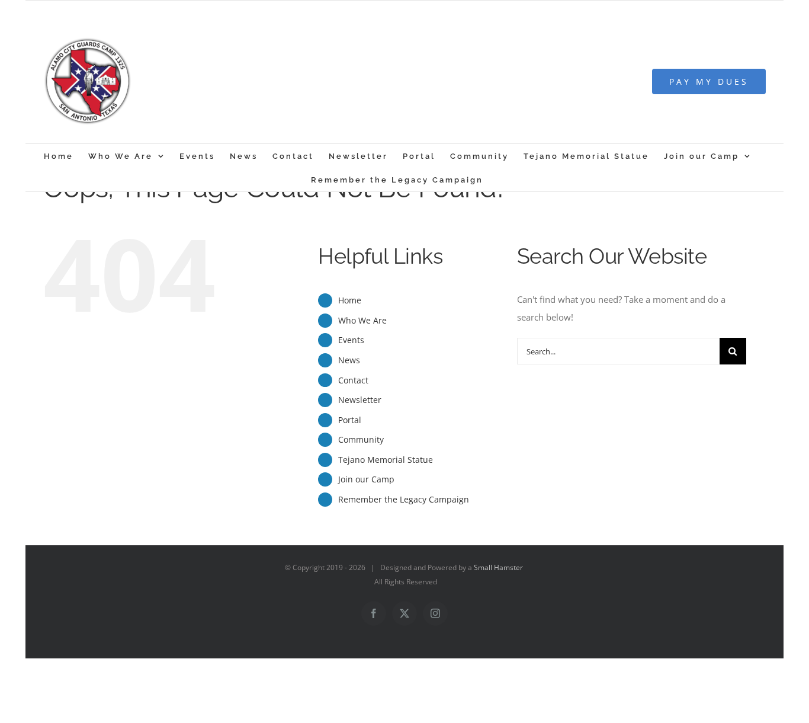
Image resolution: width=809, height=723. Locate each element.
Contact (353, 380)
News (349, 360)
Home (349, 300)
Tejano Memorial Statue (385, 459)
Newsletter (359, 399)
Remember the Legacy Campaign (403, 499)
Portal (349, 420)
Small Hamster (498, 567)
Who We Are (362, 320)
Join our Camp (366, 479)
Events (351, 339)
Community (361, 439)
